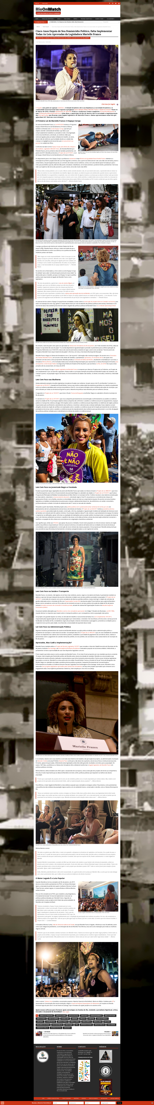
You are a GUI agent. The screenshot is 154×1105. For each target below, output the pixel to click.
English (37, 3)
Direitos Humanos (53, 1018)
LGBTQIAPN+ (40, 1021)
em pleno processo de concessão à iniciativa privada (56, 605)
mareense (72, 158)
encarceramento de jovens (61, 497)
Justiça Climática (115, 1098)
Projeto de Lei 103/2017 (52, 393)
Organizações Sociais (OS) (72, 601)
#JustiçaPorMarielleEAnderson (50, 113)
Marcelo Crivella (42, 761)
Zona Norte (67, 1027)
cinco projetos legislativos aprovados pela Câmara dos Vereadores (62, 666)
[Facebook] (109, 3)
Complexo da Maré (61, 1015)
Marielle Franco (74, 1021)
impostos (83, 1018)
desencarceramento (96, 1015)
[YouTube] (119, 3)
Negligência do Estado (43, 1024)
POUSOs (55, 523)
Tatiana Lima (41, 42)
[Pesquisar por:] (110, 22)
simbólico (61, 108)
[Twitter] (115, 3)
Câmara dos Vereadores (46, 1015)
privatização (69, 1024)
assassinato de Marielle (63, 111)
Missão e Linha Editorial (53, 1098)
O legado (39, 108)
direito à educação (110, 1015)
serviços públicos (100, 1024)
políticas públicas (57, 1024)
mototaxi (107, 1021)
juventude (91, 1018)
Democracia (84, 1015)
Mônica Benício (86, 1021)
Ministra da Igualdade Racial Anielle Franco (92, 158)
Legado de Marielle (102, 1018)
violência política (56, 1027)
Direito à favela (41, 1018)
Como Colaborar (66, 1098)
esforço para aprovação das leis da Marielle (77, 293)
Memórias (76, 1098)
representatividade (86, 1024)
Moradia (84, 1098)
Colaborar (110, 19)
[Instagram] (112, 3)
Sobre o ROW (99, 19)
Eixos (58, 19)
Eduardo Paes (65, 1018)
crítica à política (73, 1015)
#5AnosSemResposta (107, 111)
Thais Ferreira (111, 1024)
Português (45, 3)
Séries (75, 19)
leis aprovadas (43, 115)
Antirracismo (104, 1098)
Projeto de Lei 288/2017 (104, 491)
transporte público (42, 1027)
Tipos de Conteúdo (48, 19)
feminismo (74, 1018)
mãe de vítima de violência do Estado (64, 924)
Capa (36, 19)
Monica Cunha (98, 1021)
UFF (113, 1001)
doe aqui (66, 1012)
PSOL (76, 1024)
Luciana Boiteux (50, 1021)
